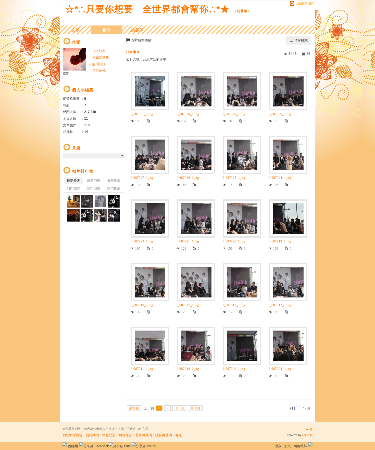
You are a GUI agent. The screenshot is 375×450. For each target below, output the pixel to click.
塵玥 (66, 74)
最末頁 (195, 408)
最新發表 (73, 181)
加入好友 (99, 51)
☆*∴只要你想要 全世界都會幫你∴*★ (147, 9)
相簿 (106, 30)
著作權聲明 (143, 435)
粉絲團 (73, 446)
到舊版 (242, 11)
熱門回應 (93, 188)
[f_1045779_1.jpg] (114, 201)
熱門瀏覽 (73, 188)
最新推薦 (113, 181)
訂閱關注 (99, 64)
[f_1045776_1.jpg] (100, 215)
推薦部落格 (100, 57)
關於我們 (92, 435)
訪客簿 (137, 30)
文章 (75, 30)
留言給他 (99, 71)
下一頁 (180, 408)
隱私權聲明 (163, 435)
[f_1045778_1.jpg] (73, 215)
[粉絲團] (64, 444)
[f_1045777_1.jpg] (87, 215)
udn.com (307, 435)
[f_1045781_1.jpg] (87, 201)
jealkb (132, 52)
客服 (178, 435)
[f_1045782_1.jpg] (73, 201)
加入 (287, 446)
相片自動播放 (141, 40)
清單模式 (301, 40)
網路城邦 (300, 446)
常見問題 (109, 435)
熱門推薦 (113, 188)
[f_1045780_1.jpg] (100, 201)
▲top (309, 429)
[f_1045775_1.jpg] (114, 215)
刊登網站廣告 (72, 435)
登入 (278, 446)
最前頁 (134, 408)
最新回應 (93, 181)
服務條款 (125, 435)
